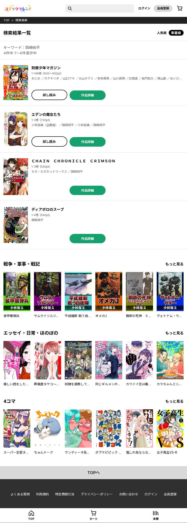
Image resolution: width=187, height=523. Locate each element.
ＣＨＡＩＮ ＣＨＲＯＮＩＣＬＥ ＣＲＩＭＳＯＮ (73, 161)
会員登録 (163, 8)
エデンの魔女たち (46, 114)
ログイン (144, 8)
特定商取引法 (64, 494)
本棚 (155, 518)
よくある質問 (20, 494)
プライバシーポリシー (97, 494)
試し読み (49, 95)
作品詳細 (87, 95)
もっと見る (174, 264)
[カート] (179, 8)
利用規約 (42, 494)
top (6, 20)
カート (93, 518)
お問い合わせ (128, 494)
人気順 (161, 33)
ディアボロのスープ (47, 209)
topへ (93, 472)
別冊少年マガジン (46, 68)
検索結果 (21, 20)
